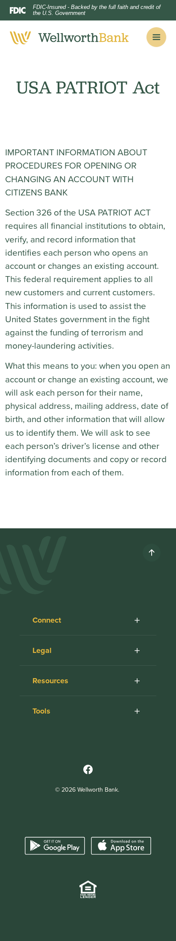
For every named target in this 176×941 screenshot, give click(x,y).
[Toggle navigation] (156, 37)
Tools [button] (41, 711)
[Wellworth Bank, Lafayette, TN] (69, 37)
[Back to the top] (152, 553)
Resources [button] (50, 680)
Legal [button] (42, 650)
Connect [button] (46, 620)
